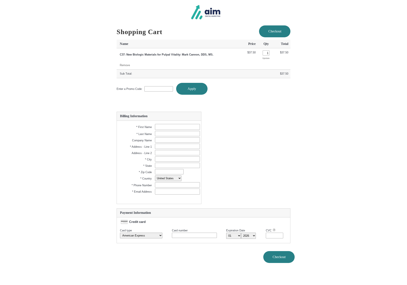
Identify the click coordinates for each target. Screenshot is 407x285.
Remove (125, 65)
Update (266, 58)
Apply (192, 88)
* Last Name (144, 134)
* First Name (144, 127)
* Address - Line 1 (141, 146)
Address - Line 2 (142, 153)
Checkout (274, 31)
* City (148, 159)
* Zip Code (145, 172)
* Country (146, 178)
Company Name (142, 140)
